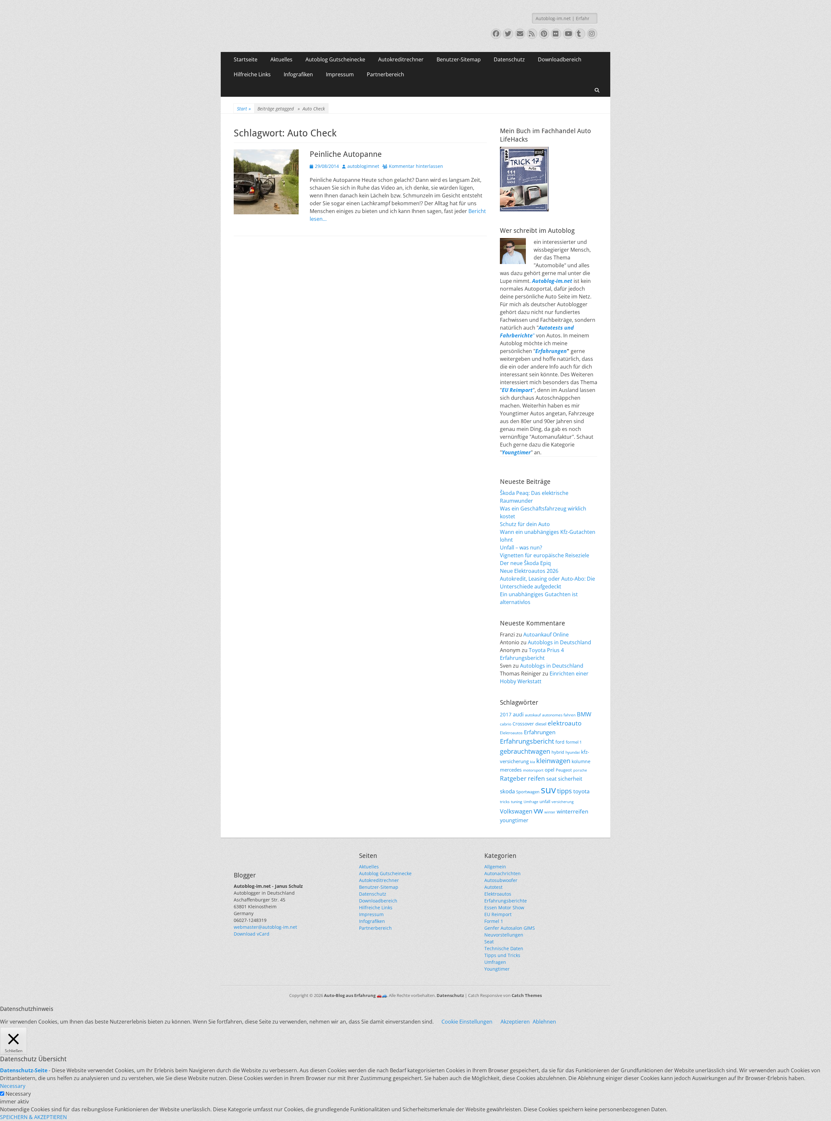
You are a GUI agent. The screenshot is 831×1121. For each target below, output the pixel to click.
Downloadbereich (559, 59)
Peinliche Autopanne (346, 154)
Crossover (523, 724)
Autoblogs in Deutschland (559, 642)
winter (549, 812)
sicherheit (570, 778)
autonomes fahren (559, 714)
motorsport (533, 770)
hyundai (572, 752)
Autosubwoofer (500, 880)
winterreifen (572, 811)
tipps (564, 791)
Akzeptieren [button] (515, 1021)
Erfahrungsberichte (505, 901)
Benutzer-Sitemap (459, 59)
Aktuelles (281, 59)
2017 (506, 714)
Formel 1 (493, 921)
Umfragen (495, 962)
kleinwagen (553, 760)
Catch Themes (527, 995)
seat (551, 778)
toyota (581, 791)
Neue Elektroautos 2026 (529, 570)
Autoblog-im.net (552, 280)
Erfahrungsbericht (527, 741)
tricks (505, 801)
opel (549, 769)
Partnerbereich (385, 74)
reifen (536, 778)
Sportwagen (528, 792)
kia (532, 762)
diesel (540, 724)
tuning (516, 801)
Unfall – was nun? (521, 547)
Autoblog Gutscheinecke (335, 59)
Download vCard (251, 934)
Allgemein (495, 866)
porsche (580, 770)
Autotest (493, 887)
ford (559, 742)
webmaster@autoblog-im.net (265, 927)
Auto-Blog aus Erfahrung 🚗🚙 (355, 995)
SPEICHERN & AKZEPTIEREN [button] (33, 1117)
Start (244, 109)
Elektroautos (511, 732)
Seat (489, 941)
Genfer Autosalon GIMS (509, 928)
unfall (545, 801)
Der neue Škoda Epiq (525, 563)
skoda (507, 791)
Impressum (340, 74)
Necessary (18, 1093)
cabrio (505, 723)
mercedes (511, 769)
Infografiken (298, 74)
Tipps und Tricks (502, 955)
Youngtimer (497, 969)
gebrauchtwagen (525, 751)
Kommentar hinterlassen (416, 166)
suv (548, 789)
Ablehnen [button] (544, 1021)
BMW (584, 714)
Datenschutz (509, 59)
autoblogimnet (363, 166)
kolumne (581, 761)
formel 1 (574, 742)
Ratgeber (513, 778)
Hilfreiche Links (252, 74)
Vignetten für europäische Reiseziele (544, 555)
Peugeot (564, 770)
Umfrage (531, 802)
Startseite (245, 59)
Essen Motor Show (504, 907)
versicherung (563, 802)
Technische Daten (503, 948)
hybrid (558, 752)
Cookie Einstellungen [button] (466, 1021)
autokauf (533, 714)
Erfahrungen (551, 351)
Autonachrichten (502, 873)
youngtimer (514, 820)
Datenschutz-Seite (23, 1070)
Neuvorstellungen (503, 935)
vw (538, 810)
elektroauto (564, 723)
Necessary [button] (12, 1086)
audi (518, 714)
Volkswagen (516, 811)
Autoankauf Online (546, 634)
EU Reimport (498, 914)
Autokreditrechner (401, 59)
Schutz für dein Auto (525, 524)
